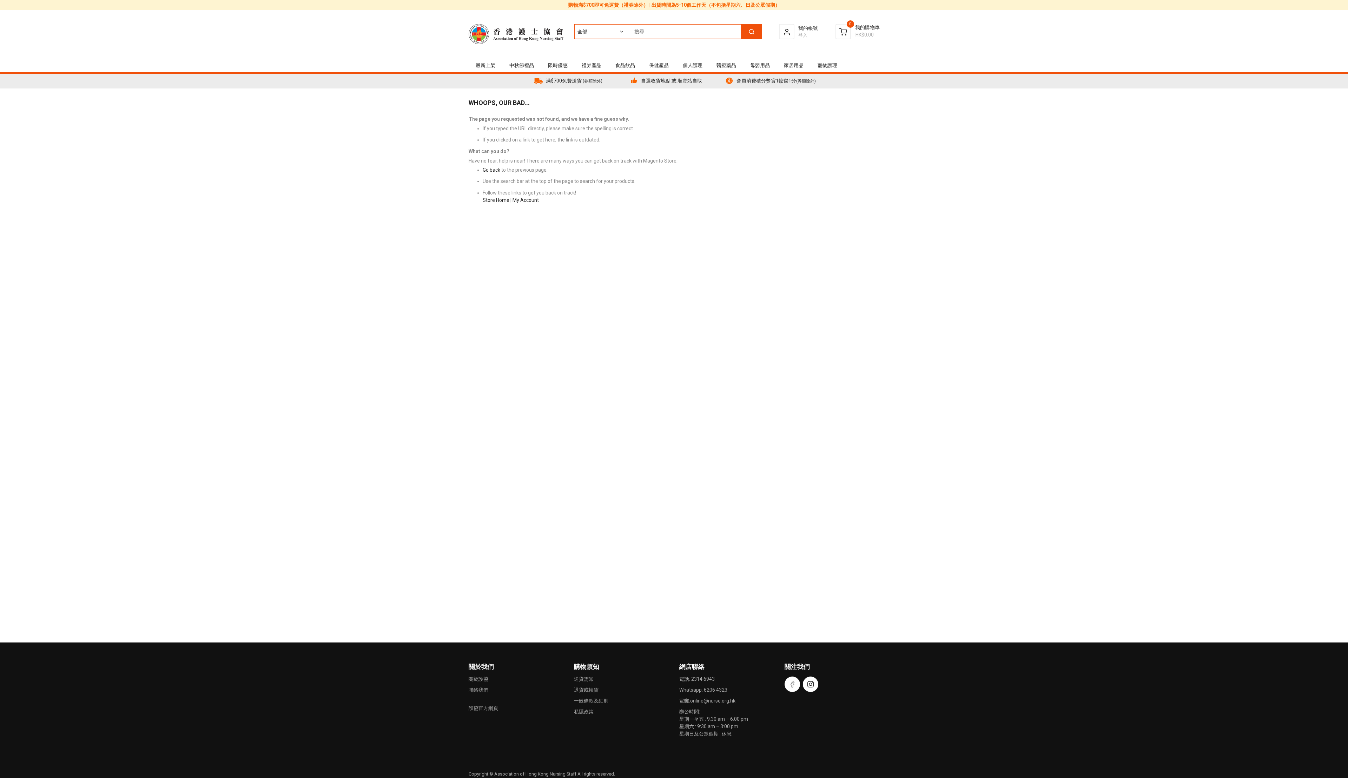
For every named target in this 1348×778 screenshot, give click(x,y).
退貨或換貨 (586, 690)
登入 (802, 35)
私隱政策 (584, 711)
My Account (526, 200)
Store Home (496, 200)
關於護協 (478, 679)
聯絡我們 (478, 690)
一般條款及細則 (591, 701)
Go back (491, 170)
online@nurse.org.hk (712, 701)
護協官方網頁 (483, 708)
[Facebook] (792, 684)
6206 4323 (715, 690)
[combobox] (668, 32)
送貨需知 (584, 679)
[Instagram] (810, 684)
